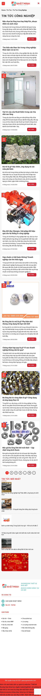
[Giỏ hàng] (37, 3)
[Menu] (3, 3)
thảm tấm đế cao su (32, 695)
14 (29, 473)
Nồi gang (5, 628)
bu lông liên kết (19, 689)
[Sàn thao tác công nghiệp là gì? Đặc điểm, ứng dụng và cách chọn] (6, 487)
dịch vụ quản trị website (21, 684)
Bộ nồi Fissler (26, 631)
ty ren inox (9, 689)
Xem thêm (31, 39)
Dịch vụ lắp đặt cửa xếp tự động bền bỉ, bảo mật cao (17, 549)
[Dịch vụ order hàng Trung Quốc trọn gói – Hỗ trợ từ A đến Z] (6, 520)
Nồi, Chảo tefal (7, 631)
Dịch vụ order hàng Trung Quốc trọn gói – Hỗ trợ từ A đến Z (19, 525)
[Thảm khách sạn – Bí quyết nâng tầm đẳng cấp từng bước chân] (6, 504)
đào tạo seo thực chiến (16, 695)
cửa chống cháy (13, 692)
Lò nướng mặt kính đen (29, 624)
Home (3, 10)
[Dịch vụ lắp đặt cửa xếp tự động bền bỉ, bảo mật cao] (6, 543)
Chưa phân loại (27, 618)
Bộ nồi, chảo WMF (8, 621)
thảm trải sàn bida (6, 684)
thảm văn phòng (33, 687)
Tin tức (9, 10)
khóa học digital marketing (18, 687)
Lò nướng (25, 621)
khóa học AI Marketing (27, 692)
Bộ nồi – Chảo (7, 618)
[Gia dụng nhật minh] (20, 3)
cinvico (5, 692)
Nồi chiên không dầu (28, 628)
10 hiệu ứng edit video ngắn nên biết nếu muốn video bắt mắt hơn (20, 533)
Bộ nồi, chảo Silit (8, 624)
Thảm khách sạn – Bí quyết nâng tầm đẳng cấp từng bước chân (19, 510)
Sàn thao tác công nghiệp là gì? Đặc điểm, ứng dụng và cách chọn (20, 493)
